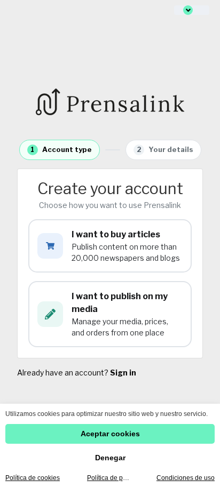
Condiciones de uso (185, 478)
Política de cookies (32, 478)
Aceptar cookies (110, 433)
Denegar (110, 457)
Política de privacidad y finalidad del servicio (108, 478)
